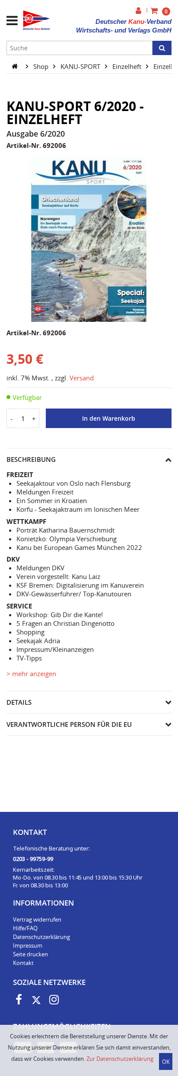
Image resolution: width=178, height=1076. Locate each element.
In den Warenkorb (108, 418)
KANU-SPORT (81, 66)
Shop (41, 66)
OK (166, 1062)
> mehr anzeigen (31, 673)
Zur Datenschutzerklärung (119, 1059)
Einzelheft (127, 66)
